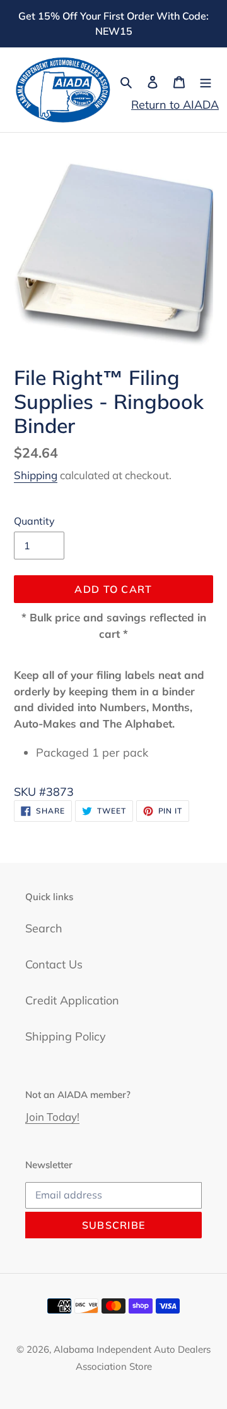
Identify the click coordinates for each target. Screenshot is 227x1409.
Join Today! (52, 1116)
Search (43, 928)
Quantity (34, 521)
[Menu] (205, 81)
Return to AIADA (175, 104)
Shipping (35, 475)
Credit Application (72, 1000)
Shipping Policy (65, 1036)
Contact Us (54, 964)
